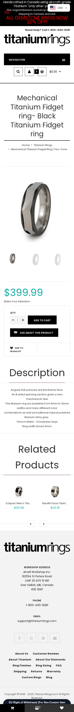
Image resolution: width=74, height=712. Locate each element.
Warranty (54, 671)
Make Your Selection (17, 301)
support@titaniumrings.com (37, 621)
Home (26, 145)
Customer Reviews (46, 653)
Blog (49, 677)
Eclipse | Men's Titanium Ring (24, 503)
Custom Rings (31, 677)
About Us (21, 653)
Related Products (37, 457)
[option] (37, 209)
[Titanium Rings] (37, 45)
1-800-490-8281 (59, 30)
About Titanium (20, 659)
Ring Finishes (22, 665)
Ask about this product (36, 332)
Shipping (20, 671)
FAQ (59, 665)
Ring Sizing (43, 665)
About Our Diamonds (51, 659)
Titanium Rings (43, 145)
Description (37, 373)
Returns (36, 671)
